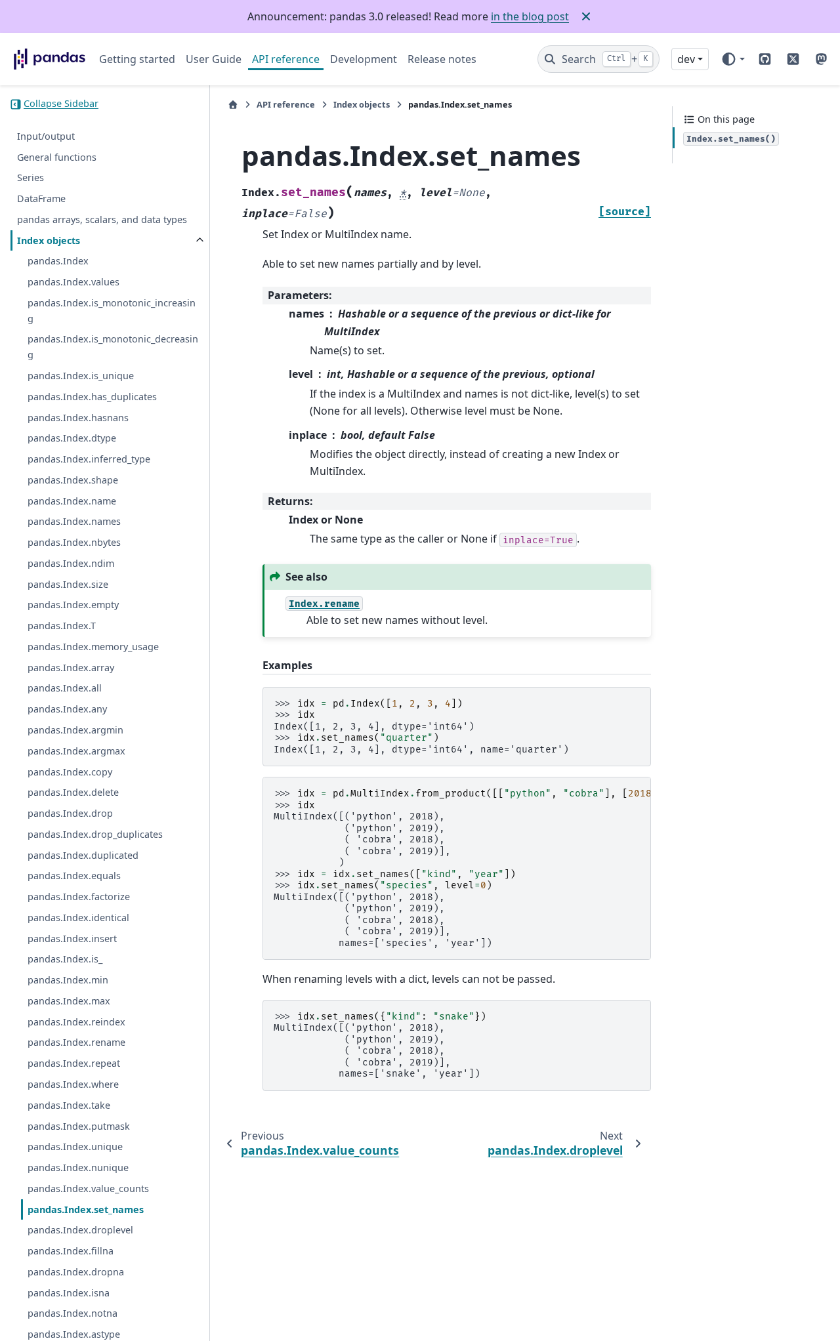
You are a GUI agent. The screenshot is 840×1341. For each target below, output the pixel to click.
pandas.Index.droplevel (80, 1230)
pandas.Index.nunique (78, 1168)
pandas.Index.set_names (86, 1209)
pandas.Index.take (69, 1106)
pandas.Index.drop (70, 814)
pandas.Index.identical (78, 918)
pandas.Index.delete (73, 793)
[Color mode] (733, 59)
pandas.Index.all (65, 688)
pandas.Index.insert (72, 938)
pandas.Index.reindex (76, 1022)
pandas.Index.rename (76, 1043)
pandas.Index (58, 261)
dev (686, 59)
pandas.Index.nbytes (74, 543)
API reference (286, 59)
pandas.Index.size (68, 584)
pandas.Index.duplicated (83, 855)
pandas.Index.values (73, 282)
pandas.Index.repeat (74, 1064)
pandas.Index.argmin (75, 730)
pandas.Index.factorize (79, 897)
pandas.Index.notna (72, 1314)
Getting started (137, 59)
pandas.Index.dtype (72, 438)
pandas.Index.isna (69, 1293)
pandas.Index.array (71, 668)
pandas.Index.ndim (71, 564)
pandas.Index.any (67, 709)
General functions (56, 157)
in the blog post (530, 16)
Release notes (442, 59)
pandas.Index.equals (74, 876)
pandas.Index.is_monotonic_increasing (112, 311)
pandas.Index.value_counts (88, 1189)
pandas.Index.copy (70, 772)
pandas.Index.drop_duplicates (95, 835)
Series (30, 178)
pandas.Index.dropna (76, 1272)
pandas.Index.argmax (76, 751)
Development (363, 59)
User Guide (214, 59)
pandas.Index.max (69, 1001)
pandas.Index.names (74, 522)
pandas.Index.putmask (79, 1126)
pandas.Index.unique (75, 1147)
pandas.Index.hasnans (78, 417)
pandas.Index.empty (73, 605)
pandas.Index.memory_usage (93, 647)
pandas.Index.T (62, 626)
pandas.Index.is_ (65, 959)
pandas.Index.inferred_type (89, 459)
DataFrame (41, 199)
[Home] (233, 105)
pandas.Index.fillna (71, 1251)
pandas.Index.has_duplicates (92, 397)
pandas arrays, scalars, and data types (102, 220)
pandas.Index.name (72, 501)
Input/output (46, 137)
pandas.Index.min (68, 980)
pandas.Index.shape (73, 480)
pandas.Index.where (73, 1085)
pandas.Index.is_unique (81, 376)
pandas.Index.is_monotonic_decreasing (113, 347)
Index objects (48, 240)
